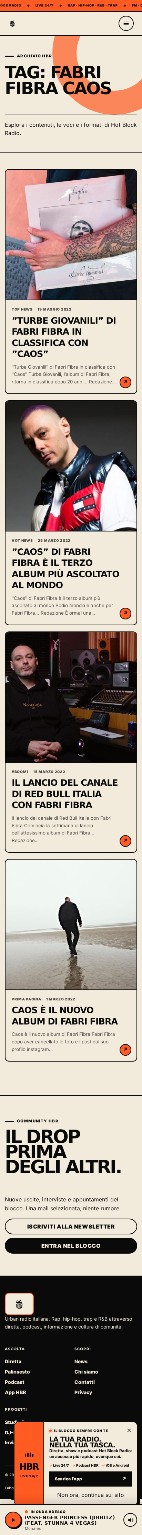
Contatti (84, 1382)
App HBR (15, 1392)
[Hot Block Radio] (12, 23)
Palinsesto (17, 1372)
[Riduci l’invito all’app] (129, 1430)
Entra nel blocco (71, 1245)
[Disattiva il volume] (130, 1520)
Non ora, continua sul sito (90, 1494)
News (81, 1361)
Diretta (13, 1361)
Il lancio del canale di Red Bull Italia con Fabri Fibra (65, 794)
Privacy (83, 1392)
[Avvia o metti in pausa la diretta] (13, 1520)
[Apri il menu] (126, 23)
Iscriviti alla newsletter (71, 1226)
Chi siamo (86, 1372)
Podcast (14, 1382)
